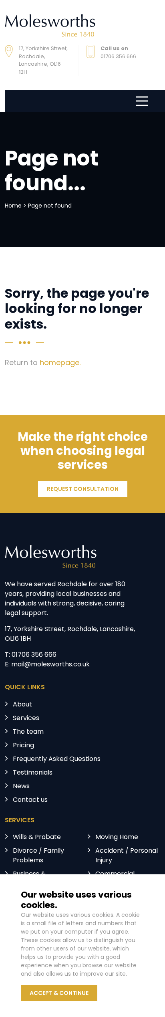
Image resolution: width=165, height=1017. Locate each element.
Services (26, 718)
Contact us (30, 800)
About (22, 705)
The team (28, 732)
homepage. (60, 363)
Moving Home (116, 837)
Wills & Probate (37, 837)
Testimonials (32, 773)
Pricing (23, 746)
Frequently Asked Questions (57, 759)
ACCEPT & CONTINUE (59, 994)
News (21, 786)
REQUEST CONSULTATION (83, 489)
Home (13, 206)
